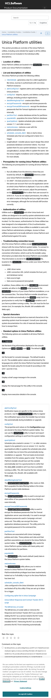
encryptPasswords (14, 103)
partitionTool (12, 115)
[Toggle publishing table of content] (47, 33)
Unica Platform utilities (10, 34)
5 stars (18, 637)
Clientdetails (11, 80)
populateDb (11, 118)
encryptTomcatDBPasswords (18, 106)
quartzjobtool (12, 121)
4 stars (15, 637)
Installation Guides (14, 32)
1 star (4, 637)
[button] (1, 61)
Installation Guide (29, 32)
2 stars (7, 637)
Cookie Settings (25, 688)
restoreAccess (12, 127)
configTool (11, 95)
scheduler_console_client (16, 133)
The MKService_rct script (14, 607)
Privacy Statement (20, 681)
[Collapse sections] (41, 33)
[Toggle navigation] (44, 7)
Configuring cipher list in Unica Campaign (20, 596)
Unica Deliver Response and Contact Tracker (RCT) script (24, 601)
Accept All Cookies (25, 694)
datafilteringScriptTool (15, 100)
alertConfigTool (13, 89)
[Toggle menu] (47, 11)
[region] (25, 677)
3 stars (11, 637)
